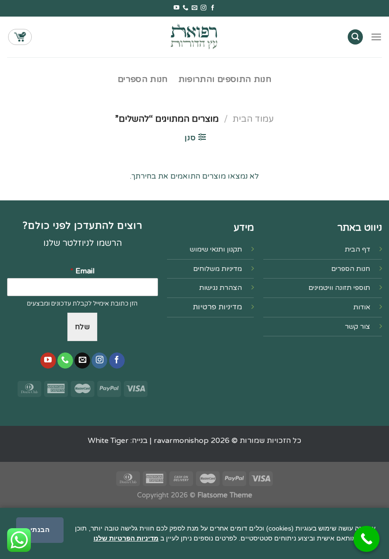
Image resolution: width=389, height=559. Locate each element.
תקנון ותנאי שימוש (216, 249)
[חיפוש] (355, 37)
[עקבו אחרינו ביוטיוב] (176, 8)
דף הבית (357, 249)
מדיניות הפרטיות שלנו (125, 538)
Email (82, 271)
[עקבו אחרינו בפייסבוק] (212, 8)
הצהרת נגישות (220, 288)
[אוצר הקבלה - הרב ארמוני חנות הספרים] (194, 36)
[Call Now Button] (366, 539)
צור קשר (357, 327)
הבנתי (39, 529)
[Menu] (376, 36)
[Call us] (185, 8)
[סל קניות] (20, 37)
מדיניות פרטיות (217, 307)
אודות (361, 307)
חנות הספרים (143, 79)
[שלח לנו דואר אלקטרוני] (194, 8)
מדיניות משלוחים (217, 269)
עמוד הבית (253, 119)
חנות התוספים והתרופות (224, 79)
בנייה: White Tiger (118, 440)
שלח (82, 327)
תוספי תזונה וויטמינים (339, 288)
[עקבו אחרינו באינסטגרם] (203, 8)
